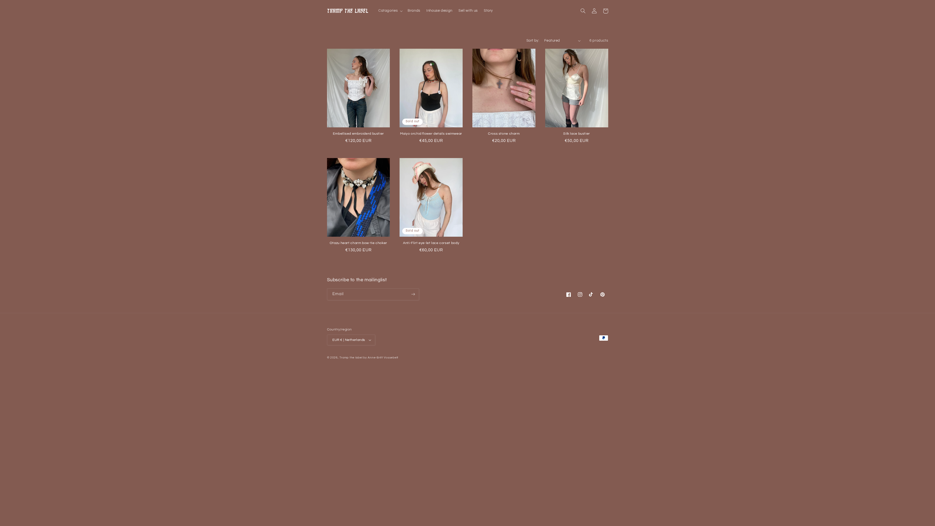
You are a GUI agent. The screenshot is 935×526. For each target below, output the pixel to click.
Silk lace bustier (576, 133)
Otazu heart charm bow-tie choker (358, 243)
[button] (389, 11)
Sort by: (532, 40)
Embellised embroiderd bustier (358, 133)
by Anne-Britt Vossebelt (380, 357)
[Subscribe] (413, 294)
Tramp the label (350, 357)
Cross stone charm (504, 133)
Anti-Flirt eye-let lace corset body (431, 243)
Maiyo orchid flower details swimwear (431, 133)
